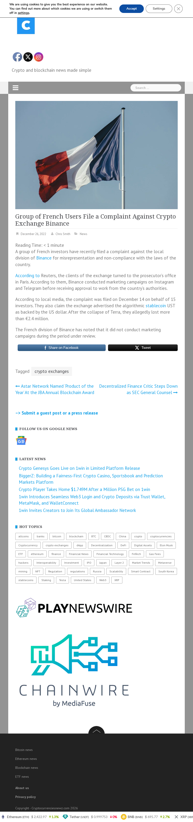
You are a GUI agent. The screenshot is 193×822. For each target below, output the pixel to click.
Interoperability (46, 562)
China (122, 536)
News (83, 234)
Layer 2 (119, 562)
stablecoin (156, 305)
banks (40, 536)
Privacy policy (25, 797)
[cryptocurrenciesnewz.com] (26, 26)
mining (22, 571)
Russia (97, 571)
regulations (77, 571)
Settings (159, 8)
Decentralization (102, 545)
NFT (37, 571)
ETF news (22, 776)
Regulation (55, 571)
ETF (20, 554)
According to (27, 275)
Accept (131, 8)
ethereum (37, 554)
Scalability (116, 571)
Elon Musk (166, 545)
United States (82, 580)
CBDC (107, 536)
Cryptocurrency (28, 545)
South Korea (166, 571)
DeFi (123, 545)
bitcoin (56, 536)
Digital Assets (143, 545)
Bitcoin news (24, 750)
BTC (93, 536)
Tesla (62, 580)
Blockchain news (26, 768)
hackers (23, 562)
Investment (71, 562)
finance (56, 554)
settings (23, 13)
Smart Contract (140, 571)
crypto (138, 536)
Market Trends (141, 562)
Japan (103, 562)
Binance (44, 258)
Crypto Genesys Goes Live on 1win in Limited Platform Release (79, 468)
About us (22, 788)
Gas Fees (155, 554)
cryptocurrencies (161, 536)
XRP (116, 580)
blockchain (76, 536)
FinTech (136, 554)
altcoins (23, 536)
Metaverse (165, 562)
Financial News (78, 554)
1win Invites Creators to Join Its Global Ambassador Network (77, 510)
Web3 (102, 580)
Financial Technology (110, 554)
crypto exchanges (52, 371)
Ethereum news (26, 759)
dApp (79, 545)
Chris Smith (63, 234)
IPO (89, 562)
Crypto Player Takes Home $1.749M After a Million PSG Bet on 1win (84, 489)
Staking (46, 580)
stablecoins (25, 580)
